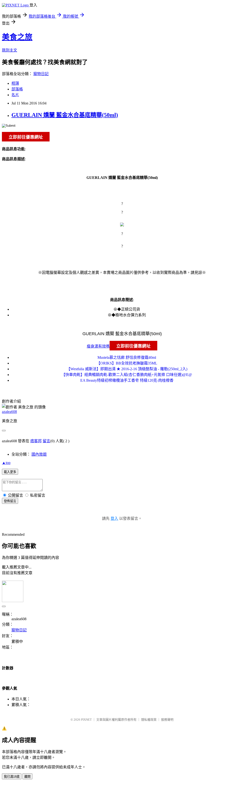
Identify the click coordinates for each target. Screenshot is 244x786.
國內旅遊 (39, 454)
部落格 (17, 89)
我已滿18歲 (12, 776)
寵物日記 (41, 74)
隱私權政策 (149, 719)
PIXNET (86, 719)
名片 (15, 95)
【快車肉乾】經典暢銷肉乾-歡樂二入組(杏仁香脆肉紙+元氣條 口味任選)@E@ (126, 375)
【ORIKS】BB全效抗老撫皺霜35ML (127, 363)
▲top (6, 463)
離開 (27, 776)
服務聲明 (167, 719)
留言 (46, 441)
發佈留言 (10, 501)
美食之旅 (17, 37)
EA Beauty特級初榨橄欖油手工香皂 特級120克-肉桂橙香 (126, 380)
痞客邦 (36, 441)
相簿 (15, 83)
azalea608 (9, 412)
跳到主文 (9, 50)
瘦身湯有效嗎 (98, 346)
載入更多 (10, 472)
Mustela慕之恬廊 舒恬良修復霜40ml (126, 357)
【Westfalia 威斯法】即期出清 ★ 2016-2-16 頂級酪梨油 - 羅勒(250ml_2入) (126, 369)
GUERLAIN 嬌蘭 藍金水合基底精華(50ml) (64, 115)
